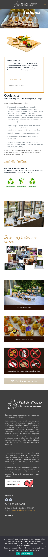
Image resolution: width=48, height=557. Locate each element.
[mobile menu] (45, 4)
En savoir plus (27, 554)
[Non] (45, 546)
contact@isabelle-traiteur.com (23, 510)
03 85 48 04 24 (14, 79)
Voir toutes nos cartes (26, 381)
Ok (18, 554)
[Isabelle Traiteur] (24, 4)
